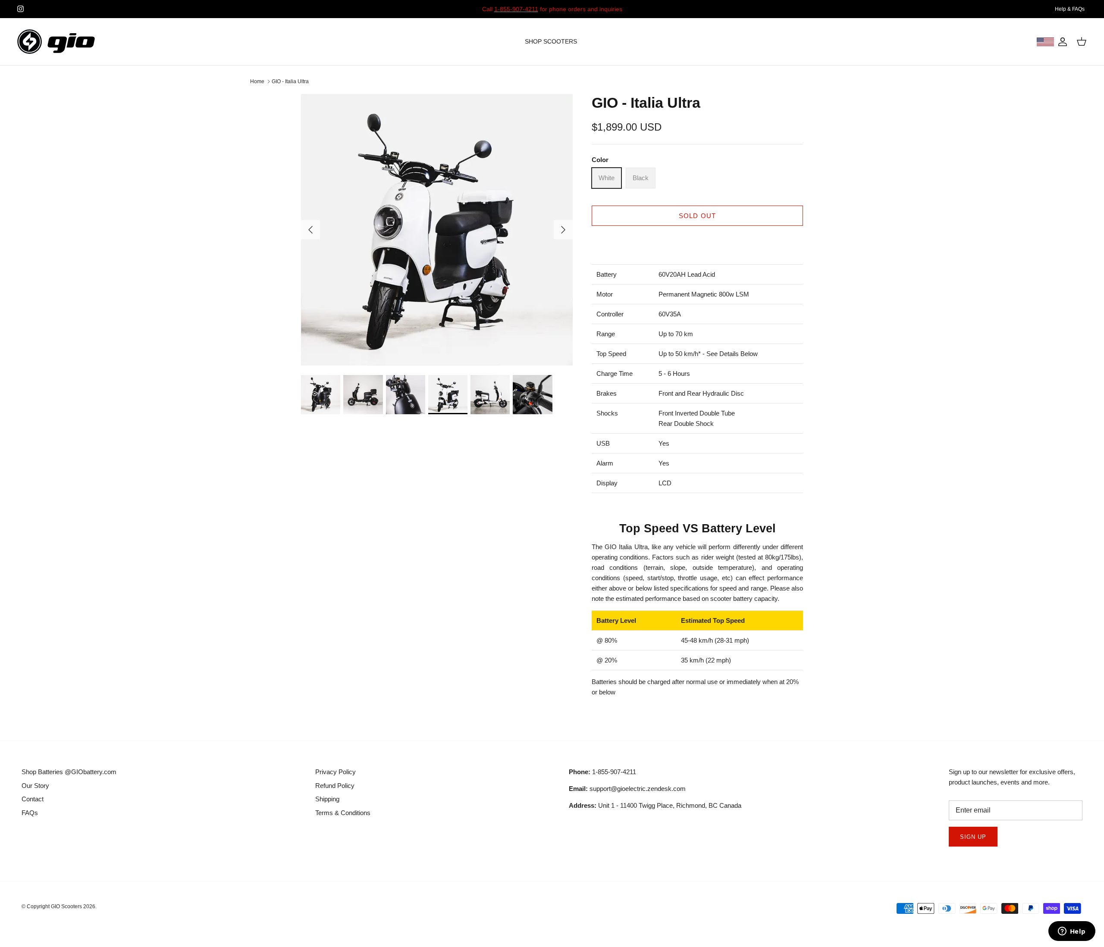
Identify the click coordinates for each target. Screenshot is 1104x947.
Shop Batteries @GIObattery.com (69, 771)
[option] (437, 230)
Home (257, 81)
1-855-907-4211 (516, 9)
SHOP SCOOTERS (551, 41)
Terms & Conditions (342, 812)
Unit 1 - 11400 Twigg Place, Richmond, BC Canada (655, 805)
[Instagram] (20, 9)
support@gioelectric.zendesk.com (627, 788)
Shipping (327, 799)
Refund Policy (334, 785)
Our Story (35, 785)
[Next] (563, 229)
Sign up (973, 837)
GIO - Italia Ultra (290, 81)
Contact (33, 799)
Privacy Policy (335, 771)
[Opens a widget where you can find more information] (1071, 932)
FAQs (30, 812)
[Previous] (310, 229)
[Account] (1061, 42)
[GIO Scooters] (56, 41)
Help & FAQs (1070, 9)
